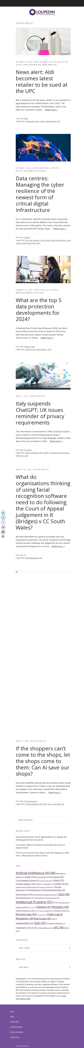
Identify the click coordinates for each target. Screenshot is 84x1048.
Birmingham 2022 (41, 877)
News (33, 347)
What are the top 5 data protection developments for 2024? (38, 309)
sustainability (24, 923)
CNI (26, 240)
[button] (3, 536)
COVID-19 (61, 883)
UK (34, 927)
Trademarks (23, 927)
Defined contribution (47, 887)
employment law (55, 890)
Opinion (29, 450)
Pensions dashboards (46, 911)
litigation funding (22, 907)
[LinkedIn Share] (3, 513)
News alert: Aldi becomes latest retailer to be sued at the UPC (41, 81)
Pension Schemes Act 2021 (27, 910)
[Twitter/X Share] (3, 517)
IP (55, 902)
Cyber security (45, 240)
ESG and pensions (25, 898)
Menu (43, 3)
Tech (49, 349)
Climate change (25, 884)
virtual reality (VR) (58, 804)
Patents (44, 907)
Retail (45, 804)
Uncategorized (31, 801)
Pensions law (26, 914)
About (12, 1016)
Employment (37, 890)
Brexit (59, 880)
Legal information (16, 1027)
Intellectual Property (32, 121)
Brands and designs (46, 880)
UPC (58, 121)
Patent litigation (50, 121)
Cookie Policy (15, 1037)
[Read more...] (51, 109)
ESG (64, 894)
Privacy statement (16, 1032)
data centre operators (59, 240)
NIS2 (38, 243)
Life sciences (64, 903)
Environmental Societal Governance (45, 895)
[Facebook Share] (3, 522)
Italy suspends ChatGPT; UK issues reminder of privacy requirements (40, 413)
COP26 (39, 884)
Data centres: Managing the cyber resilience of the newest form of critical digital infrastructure (40, 194)
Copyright (48, 884)
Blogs (26, 119)
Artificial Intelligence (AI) (33, 453)
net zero (33, 907)
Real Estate (42, 918)
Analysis (27, 238)
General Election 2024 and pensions (46, 898)
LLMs (26, 456)
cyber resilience (33, 240)
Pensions (60, 907)
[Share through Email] (3, 527)
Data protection (41, 349)
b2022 (30, 877)
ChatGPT (46, 453)
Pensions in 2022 (61, 911)
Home (12, 1011)
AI (25, 450)
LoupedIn (42, 12)
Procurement (42, 915)
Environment (24, 894)
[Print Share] (3, 532)
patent (42, 121)
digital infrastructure (29, 243)
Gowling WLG (14, 1022)
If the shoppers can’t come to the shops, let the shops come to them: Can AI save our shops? (43, 761)
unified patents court (45, 928)
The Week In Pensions (55, 923)
